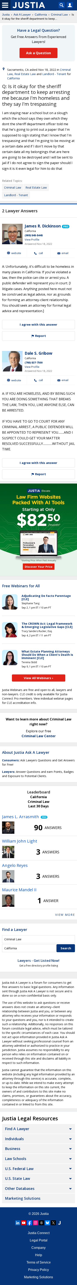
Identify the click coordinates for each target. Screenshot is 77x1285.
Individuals (14, 1138)
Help (38, 1255)
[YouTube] (23, 1222)
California (41, 14)
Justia (6, 14)
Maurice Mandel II (19, 889)
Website (16, 253)
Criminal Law (59, 14)
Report (40, 336)
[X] (53, 1222)
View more (65, 915)
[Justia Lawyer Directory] (59, 1222)
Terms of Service (38, 1262)
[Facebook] (29, 1222)
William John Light (19, 841)
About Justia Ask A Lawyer (25, 752)
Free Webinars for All (21, 586)
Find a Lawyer (14, 929)
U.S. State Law (17, 1178)
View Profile (32, 239)
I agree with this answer (38, 324)
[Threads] (41, 1222)
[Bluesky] (47, 1222)
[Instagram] (35, 1222)
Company (38, 1247)
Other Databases (19, 1188)
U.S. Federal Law (19, 1168)
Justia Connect (38, 1233)
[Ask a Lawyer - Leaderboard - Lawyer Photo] (8, 827)
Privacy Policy (38, 1269)
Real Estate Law (25, 74)
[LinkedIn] (17, 1222)
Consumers (10, 760)
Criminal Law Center (39, 736)
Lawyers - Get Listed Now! (38, 960)
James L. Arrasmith (20, 816)
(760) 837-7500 (34, 362)
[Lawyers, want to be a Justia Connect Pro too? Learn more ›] (65, 226)
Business (12, 1148)
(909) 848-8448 (34, 235)
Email (65, 253)
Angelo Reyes (15, 865)
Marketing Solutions (22, 1198)
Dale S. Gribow (38, 353)
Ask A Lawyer (22, 14)
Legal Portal (38, 1240)
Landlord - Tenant (54, 74)
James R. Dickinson (43, 226)
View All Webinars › (38, 678)
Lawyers (8, 772)
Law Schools (15, 1158)
